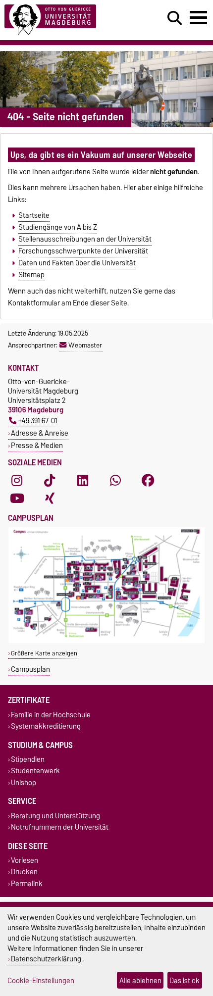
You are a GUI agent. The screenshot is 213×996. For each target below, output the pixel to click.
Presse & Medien (37, 445)
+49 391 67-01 (37, 420)
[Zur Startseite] (65, 20)
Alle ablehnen (140, 980)
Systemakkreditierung (46, 726)
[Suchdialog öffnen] (174, 18)
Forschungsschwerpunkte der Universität (83, 251)
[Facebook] (148, 480)
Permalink (27, 883)
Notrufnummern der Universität (59, 827)
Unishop (23, 782)
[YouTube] (17, 498)
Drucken (24, 872)
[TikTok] (49, 480)
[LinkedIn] (83, 480)
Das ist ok (184, 980)
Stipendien (28, 759)
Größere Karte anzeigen (44, 653)
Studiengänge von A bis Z (57, 227)
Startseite (34, 215)
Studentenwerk (35, 771)
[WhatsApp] (115, 480)
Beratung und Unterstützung (55, 815)
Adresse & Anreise (39, 433)
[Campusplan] (106, 641)
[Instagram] (17, 480)
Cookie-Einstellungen (40, 980)
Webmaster (85, 345)
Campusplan (30, 669)
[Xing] (49, 498)
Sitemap (31, 275)
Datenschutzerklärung (46, 958)
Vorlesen (24, 860)
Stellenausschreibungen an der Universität (85, 239)
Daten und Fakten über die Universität (77, 263)
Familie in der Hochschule (51, 714)
